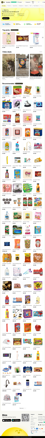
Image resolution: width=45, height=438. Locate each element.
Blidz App (33, 2)
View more (22, 408)
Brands (26, 5)
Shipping (32, 419)
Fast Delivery (36, 5)
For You (3, 5)
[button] (8, 40)
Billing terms (33, 424)
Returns (32, 421)
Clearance (21, 5)
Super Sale (15, 5)
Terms (32, 416)
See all (41, 51)
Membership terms (34, 418)
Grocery (9, 5)
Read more (5, 18)
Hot (30, 5)
